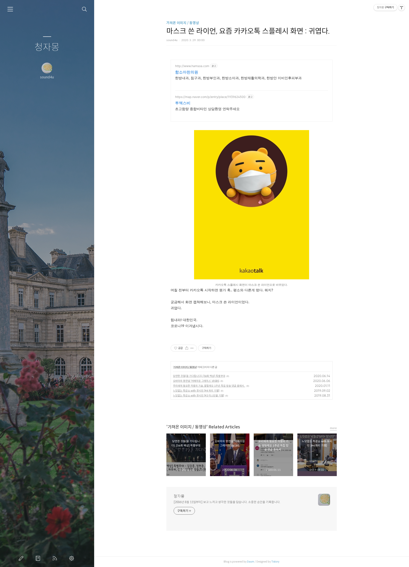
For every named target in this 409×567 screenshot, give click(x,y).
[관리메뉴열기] (401, 7)
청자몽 (47, 47)
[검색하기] (84, 9)
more (333, 428)
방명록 (39, 558)
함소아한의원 (186, 72)
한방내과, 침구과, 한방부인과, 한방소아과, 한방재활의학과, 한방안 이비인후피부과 (238, 78)
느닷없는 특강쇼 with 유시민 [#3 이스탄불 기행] (198, 395)
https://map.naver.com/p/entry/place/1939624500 (210, 97)
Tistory (275, 561)
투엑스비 (182, 103)
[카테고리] (10, 9)
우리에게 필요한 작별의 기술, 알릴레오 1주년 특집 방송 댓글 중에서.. (209, 385)
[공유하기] (186, 348)
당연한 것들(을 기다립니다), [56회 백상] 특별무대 (199, 376)
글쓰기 (22, 558)
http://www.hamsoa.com (192, 66)
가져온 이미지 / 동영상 (182, 23)
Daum (250, 561)
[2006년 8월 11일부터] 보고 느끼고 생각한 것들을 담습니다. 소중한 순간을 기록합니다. (227, 502)
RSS (55, 558)
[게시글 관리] (192, 348)
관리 (72, 558)
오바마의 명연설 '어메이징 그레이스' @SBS (196, 380)
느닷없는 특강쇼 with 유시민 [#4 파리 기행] (196, 390)
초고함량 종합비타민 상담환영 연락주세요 (207, 109)
